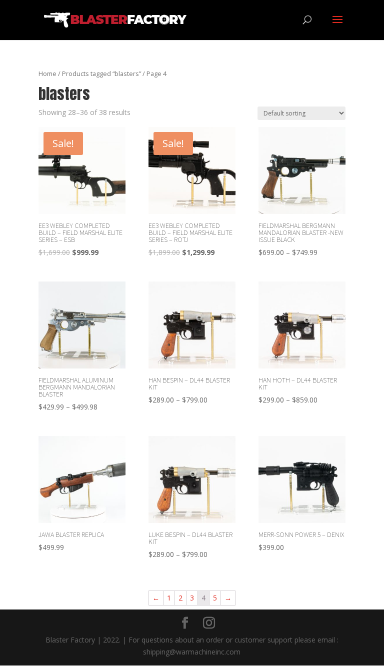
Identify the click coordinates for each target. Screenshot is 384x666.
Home (47, 73)
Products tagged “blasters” (101, 73)
